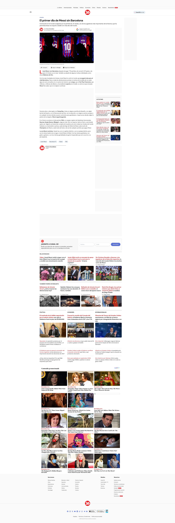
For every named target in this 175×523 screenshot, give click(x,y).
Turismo (77, 490)
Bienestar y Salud (65, 480)
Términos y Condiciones (84, 516)
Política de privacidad (119, 486)
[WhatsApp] (82, 511)
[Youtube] (75, 511)
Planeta (76, 486)
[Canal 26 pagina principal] (87, 14)
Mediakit (117, 488)
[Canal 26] (87, 503)
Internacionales (100, 312)
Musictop (103, 488)
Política (42, 312)
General (63, 484)
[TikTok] (79, 511)
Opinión (42, 17)
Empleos (116, 494)
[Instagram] (70, 511)
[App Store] (92, 511)
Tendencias (64, 490)
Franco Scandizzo (50, 28)
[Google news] (87, 511)
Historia (77, 484)
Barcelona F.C (52, 141)
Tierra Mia (103, 484)
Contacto (116, 482)
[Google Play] (100, 511)
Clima (49, 482)
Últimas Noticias (51, 480)
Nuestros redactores (118, 492)
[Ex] (72, 511)
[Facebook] (67, 511)
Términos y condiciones (119, 484)
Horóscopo (50, 486)
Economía (70, 312)
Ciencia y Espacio (79, 480)
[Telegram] (84, 511)
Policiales (50, 488)
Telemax (102, 486)
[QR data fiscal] (107, 512)
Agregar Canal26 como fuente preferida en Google (85, 29)
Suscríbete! (116, 244)
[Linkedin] (77, 511)
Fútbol (60, 141)
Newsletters (118, 496)
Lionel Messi (44, 141)
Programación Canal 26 (119, 490)
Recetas (77, 488)
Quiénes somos (117, 480)
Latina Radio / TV (104, 482)
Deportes (64, 482)
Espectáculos (51, 484)
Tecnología (50, 490)
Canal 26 (103, 480)
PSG (66, 141)
